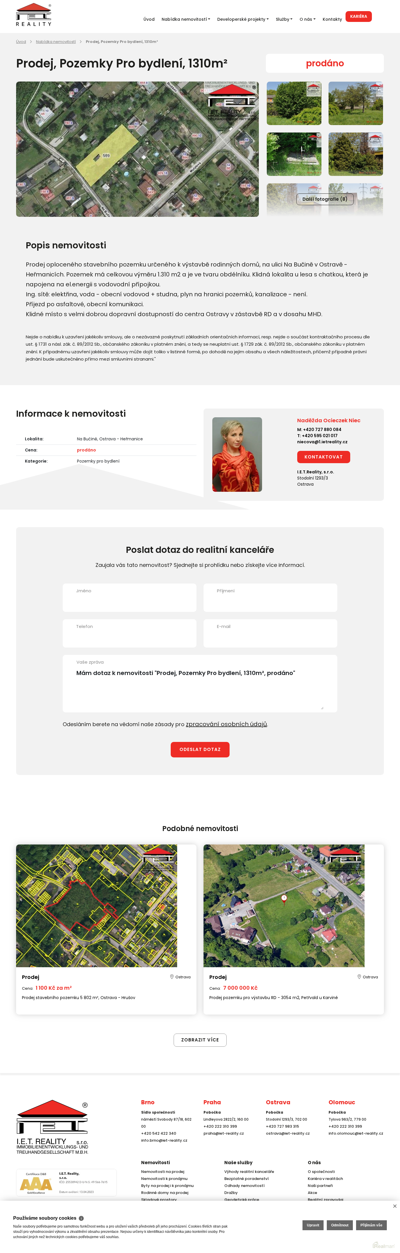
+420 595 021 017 (320, 436)
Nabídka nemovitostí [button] (184, 19)
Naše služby (238, 1162)
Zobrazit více (200, 1027)
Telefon (84, 626)
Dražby (230, 1192)
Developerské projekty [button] (241, 19)
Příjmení (226, 591)
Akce (312, 1192)
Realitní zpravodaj (324, 1199)
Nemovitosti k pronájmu (163, 1178)
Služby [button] (282, 19)
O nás (314, 1162)
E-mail (223, 626)
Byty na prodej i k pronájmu (165, 1185)
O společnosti (320, 1171)
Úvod (149, 19)
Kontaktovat (324, 457)
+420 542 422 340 (157, 1143)
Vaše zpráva (90, 662)
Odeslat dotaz (200, 748)
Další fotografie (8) (325, 199)
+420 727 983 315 (281, 1136)
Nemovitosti (155, 1162)
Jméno (83, 591)
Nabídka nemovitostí (56, 41)
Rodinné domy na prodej (163, 1192)
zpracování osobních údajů (222, 723)
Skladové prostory (157, 1199)
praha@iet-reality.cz (222, 1143)
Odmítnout (339, 1225)
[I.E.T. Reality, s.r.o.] (45, 1131)
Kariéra (358, 16)
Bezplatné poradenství (245, 1178)
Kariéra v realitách (324, 1178)
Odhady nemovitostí (243, 1185)
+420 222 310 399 (219, 1136)
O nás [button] (306, 19)
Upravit (313, 1225)
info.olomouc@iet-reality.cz (354, 1143)
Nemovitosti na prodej (161, 1171)
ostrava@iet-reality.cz (286, 1143)
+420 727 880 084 (322, 429)
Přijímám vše (371, 1225)
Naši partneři (319, 1185)
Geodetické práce (240, 1199)
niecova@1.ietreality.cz (322, 442)
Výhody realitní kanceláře (247, 1171)
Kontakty (332, 19)
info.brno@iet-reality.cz (162, 1150)
